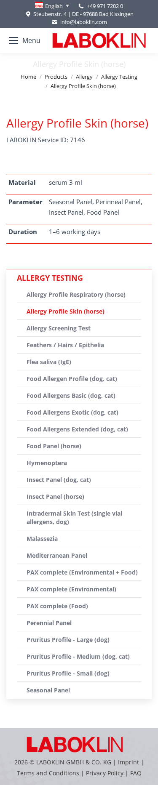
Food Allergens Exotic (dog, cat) (72, 412)
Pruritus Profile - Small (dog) (68, 673)
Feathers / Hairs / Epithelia (65, 345)
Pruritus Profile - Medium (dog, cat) (78, 656)
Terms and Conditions (49, 773)
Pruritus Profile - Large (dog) (68, 640)
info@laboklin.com (83, 22)
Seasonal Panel (48, 690)
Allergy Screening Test (59, 328)
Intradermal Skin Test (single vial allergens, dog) (74, 517)
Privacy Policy (104, 773)
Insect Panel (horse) (55, 496)
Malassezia (42, 539)
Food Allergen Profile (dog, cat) (72, 379)
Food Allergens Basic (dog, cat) (71, 395)
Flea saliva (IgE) (49, 362)
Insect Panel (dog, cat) (59, 480)
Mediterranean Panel (57, 555)
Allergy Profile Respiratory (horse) (76, 294)
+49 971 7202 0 (105, 6)
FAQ (136, 773)
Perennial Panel (49, 623)
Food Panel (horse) (54, 446)
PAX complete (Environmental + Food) (82, 572)
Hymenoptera (47, 463)
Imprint (128, 762)
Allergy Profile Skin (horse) (65, 311)
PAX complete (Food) (57, 606)
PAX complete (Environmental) (71, 589)
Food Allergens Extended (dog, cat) (77, 429)
